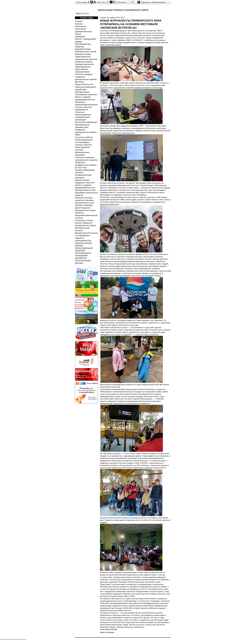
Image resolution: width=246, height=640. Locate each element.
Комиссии (79, 213)
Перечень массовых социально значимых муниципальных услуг (84, 200)
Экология (79, 172)
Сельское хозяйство (84, 137)
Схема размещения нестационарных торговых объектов (83, 142)
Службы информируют (85, 170)
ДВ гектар (79, 82)
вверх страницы (107, 632)
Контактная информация (86, 122)
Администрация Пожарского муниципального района (123, 10)
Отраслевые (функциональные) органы (83, 31)
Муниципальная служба (85, 52)
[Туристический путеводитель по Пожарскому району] (86, 296)
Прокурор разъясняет (84, 64)
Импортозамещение (84, 248)
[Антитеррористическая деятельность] (86, 340)
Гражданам (80, 36)
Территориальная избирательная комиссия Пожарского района (86, 59)
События (79, 24)
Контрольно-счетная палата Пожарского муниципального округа (85, 222)
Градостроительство (84, 84)
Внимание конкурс (83, 54)
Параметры (145, 2)
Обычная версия (158, 2)
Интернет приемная (84, 205)
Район (77, 135)
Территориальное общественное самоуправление (83, 69)
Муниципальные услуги (85, 190)
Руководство (80, 26)
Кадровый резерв (83, 49)
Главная (78, 21)
